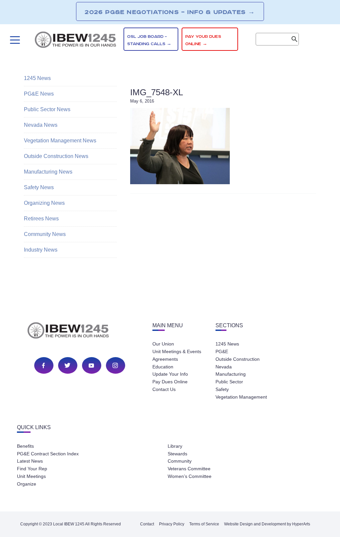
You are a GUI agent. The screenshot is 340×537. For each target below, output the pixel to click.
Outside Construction (237, 359)
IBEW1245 (75, 41)
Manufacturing (230, 374)
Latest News (30, 461)
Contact (147, 524)
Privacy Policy (171, 524)
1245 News (37, 78)
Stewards (177, 453)
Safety (222, 389)
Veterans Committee (189, 468)
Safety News (39, 187)
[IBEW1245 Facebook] (43, 365)
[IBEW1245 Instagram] (115, 365)
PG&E (221, 351)
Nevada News (40, 125)
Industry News (40, 250)
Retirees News (41, 218)
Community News (45, 234)
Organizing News (44, 203)
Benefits (25, 446)
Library (175, 446)
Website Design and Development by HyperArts (267, 524)
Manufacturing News (48, 172)
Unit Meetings (31, 476)
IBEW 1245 (80, 332)
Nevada (223, 366)
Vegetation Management (241, 397)
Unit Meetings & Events (176, 351)
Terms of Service (204, 524)
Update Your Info (170, 374)
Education (162, 366)
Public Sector (229, 381)
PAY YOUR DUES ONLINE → (203, 40)
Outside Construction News (56, 156)
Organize (26, 484)
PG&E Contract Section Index (48, 453)
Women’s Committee (190, 476)
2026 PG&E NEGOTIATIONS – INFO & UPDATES (170, 12)
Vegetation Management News (60, 140)
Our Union (163, 343)
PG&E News (39, 94)
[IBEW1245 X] (67, 365)
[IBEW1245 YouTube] (91, 365)
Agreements (165, 359)
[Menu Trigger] (14, 40)
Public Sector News (47, 109)
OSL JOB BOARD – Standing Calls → (149, 40)
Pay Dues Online (170, 381)
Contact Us (164, 389)
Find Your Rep (32, 468)
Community (180, 461)
